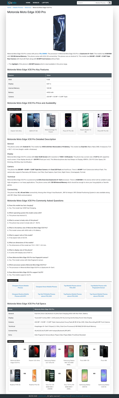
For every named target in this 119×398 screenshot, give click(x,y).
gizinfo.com (42, 396)
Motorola (28, 7)
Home (28, 3)
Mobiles (36, 3)
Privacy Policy (65, 396)
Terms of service (76, 396)
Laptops (45, 3)
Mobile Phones (18, 7)
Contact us (86, 396)
